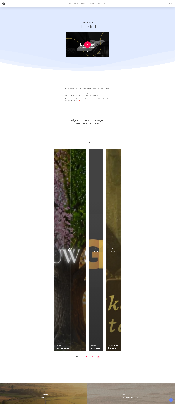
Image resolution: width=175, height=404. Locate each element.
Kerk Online (91, 3)
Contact (104, 3)
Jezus (70, 3)
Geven (98, 3)
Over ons (76, 3)
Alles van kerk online (91, 356)
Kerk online (58, 345)
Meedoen (83, 3)
